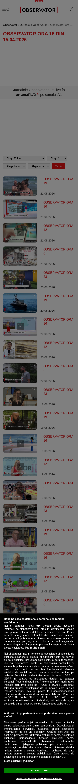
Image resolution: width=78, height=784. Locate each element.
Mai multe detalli (35, 647)
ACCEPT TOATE (39, 770)
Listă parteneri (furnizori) (20, 760)
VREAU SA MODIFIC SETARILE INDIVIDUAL (39, 778)
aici (17, 684)
